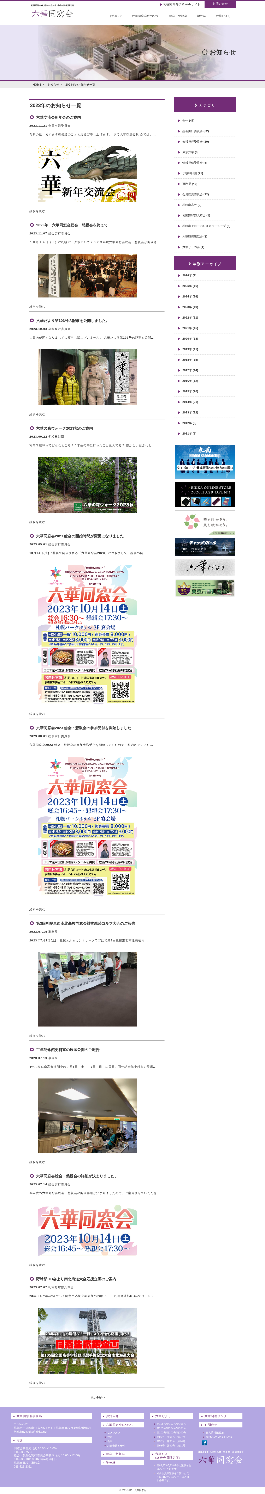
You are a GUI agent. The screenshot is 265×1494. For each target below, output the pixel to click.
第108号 (161, 1423)
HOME (37, 84)
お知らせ (116, 16)
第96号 (161, 1441)
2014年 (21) (190, 402)
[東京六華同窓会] (205, 595)
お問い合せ (220, 3)
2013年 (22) (190, 412)
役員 (109, 1436)
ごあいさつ (113, 1432)
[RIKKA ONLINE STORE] (205, 505)
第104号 (171, 1428)
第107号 (171, 1423)
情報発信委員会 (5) (194, 162)
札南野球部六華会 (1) (196, 215)
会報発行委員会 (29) (195, 141)
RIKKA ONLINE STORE (219, 1436)
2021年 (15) (190, 328)
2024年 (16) (190, 296)
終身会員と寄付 (116, 1445)
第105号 (161, 1428)
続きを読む (37, 211)
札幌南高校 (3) (191, 205)
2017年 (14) (190, 370)
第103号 (181, 1428)
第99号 (161, 1436)
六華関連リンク (216, 1416)
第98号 (171, 1436)
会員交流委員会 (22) (195, 194)
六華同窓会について (145, 16)
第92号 (171, 1445)
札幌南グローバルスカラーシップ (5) (206, 226)
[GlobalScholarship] (205, 477)
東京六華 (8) (190, 152)
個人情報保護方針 (216, 1432)
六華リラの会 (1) (193, 247)
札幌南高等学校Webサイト (181, 4)
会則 (109, 1441)
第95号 (171, 1441)
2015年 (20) (190, 391)
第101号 (171, 1432)
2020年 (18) (190, 338)
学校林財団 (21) (192, 173)
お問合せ (211, 1424)
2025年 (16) (190, 286)
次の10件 (97, 1397)
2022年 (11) (190, 317)
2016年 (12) (190, 380)
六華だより (223, 16)
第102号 (161, 1432)
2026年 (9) (189, 275)
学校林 (201, 16)
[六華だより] (205, 574)
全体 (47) (188, 120)
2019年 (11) (190, 349)
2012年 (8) (189, 423)
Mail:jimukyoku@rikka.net (30, 1431)
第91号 (181, 1445)
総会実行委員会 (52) (195, 131)
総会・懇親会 (178, 16)
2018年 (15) (190, 359)
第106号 (181, 1423)
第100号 (181, 1432)
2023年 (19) (190, 307)
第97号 (181, 1436)
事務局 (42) (189, 183)
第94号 (181, 1441)
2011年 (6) (189, 433)
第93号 (161, 1445)
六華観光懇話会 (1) (194, 236)
